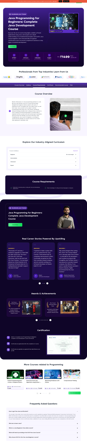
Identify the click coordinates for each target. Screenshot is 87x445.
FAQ (71, 85)
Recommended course (61, 85)
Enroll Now (12, 46)
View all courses (74, 392)
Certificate (50, 85)
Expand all (75, 150)
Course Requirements (39, 85)
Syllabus (28, 85)
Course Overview (19, 85)
